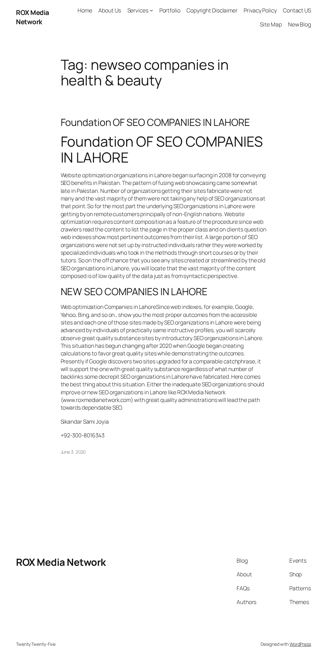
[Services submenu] (151, 10)
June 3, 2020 (73, 452)
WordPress (300, 644)
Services (137, 10)
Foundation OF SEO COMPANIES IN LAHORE (155, 122)
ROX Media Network (32, 17)
